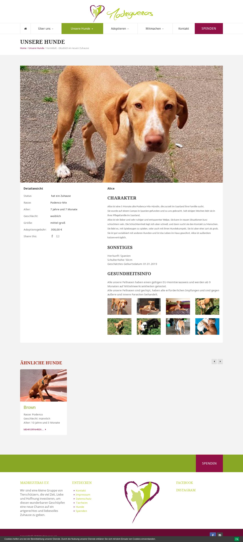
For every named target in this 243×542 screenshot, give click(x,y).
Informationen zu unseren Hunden (81, 32)
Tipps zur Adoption (121, 33)
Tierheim (82, 502)
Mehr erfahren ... (34, 429)
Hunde (80, 506)
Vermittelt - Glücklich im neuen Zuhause (80, 33)
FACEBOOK (184, 482)
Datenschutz (83, 498)
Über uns (44, 28)
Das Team (49, 33)
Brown (30, 407)
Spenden (209, 28)
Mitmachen (153, 28)
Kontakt (183, 28)
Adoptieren (118, 28)
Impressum (83, 494)
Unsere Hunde (80, 28)
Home (23, 48)
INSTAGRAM (186, 490)
